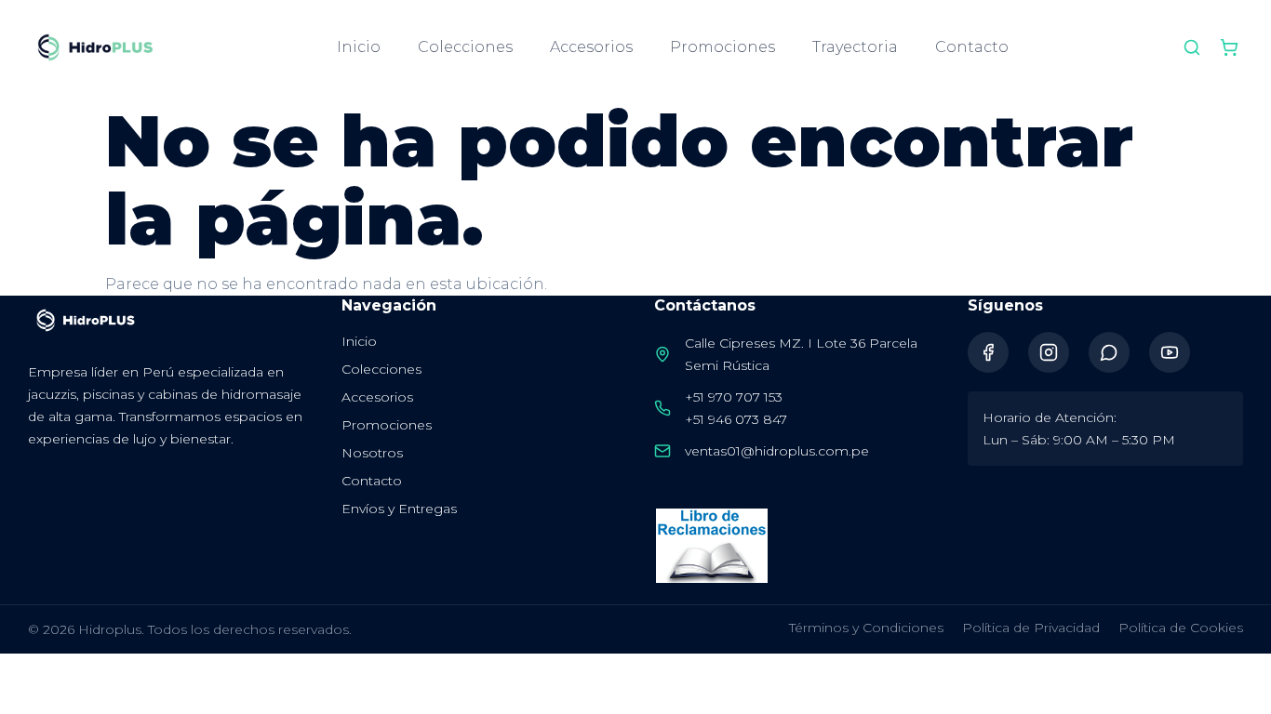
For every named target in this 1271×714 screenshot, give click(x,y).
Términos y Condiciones (866, 627)
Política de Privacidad (1031, 627)
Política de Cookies (1180, 627)
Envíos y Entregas (399, 508)
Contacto (972, 47)
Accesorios (591, 47)
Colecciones (465, 47)
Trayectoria (855, 47)
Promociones (722, 47)
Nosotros (372, 452)
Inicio (359, 47)
